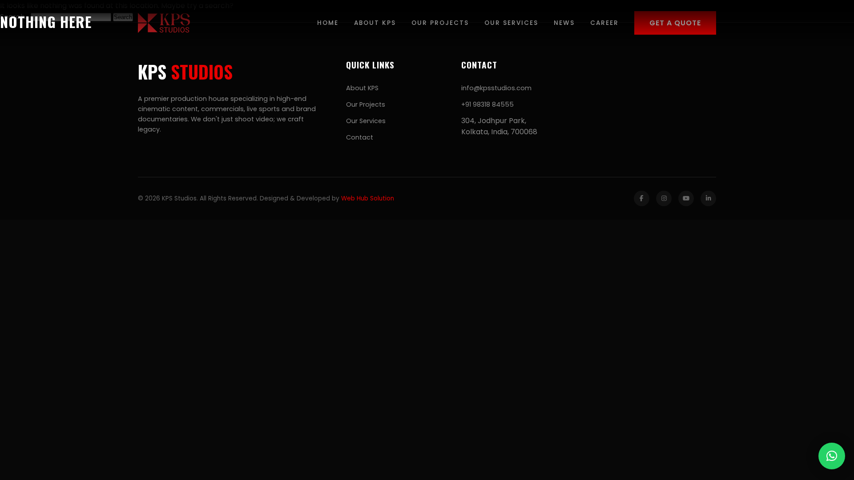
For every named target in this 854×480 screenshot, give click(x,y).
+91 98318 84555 (487, 104)
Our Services (366, 120)
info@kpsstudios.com (496, 88)
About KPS (362, 88)
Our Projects (365, 104)
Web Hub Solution (367, 198)
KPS (185, 71)
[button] (831, 456)
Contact (359, 137)
